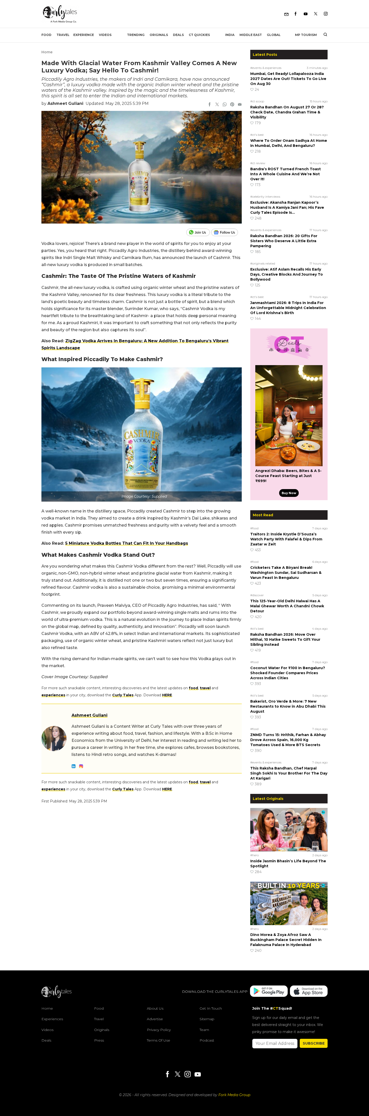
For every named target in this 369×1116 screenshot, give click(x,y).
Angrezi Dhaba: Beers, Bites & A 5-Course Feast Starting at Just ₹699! (288, 475)
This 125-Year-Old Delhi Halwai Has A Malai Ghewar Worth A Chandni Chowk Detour (287, 606)
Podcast (207, 1040)
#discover (257, 595)
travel (205, 688)
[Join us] (198, 232)
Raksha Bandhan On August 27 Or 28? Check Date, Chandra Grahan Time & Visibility (287, 112)
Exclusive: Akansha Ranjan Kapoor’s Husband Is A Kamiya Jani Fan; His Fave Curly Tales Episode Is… (287, 207)
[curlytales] (56, 997)
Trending (136, 35)
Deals (178, 35)
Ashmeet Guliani (65, 103)
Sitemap (207, 1019)
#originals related (262, 263)
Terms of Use (158, 1040)
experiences (53, 695)
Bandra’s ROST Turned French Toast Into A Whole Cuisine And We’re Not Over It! (285, 174)
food (193, 688)
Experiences (52, 1019)
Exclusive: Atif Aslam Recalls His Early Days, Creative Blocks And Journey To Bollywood (286, 274)
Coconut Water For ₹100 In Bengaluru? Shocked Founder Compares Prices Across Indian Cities (287, 673)
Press (99, 1040)
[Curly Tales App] (269, 991)
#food (254, 528)
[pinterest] (232, 104)
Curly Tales (123, 695)
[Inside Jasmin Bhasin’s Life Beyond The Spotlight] (289, 829)
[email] (240, 104)
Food (46, 35)
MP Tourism (306, 35)
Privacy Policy (159, 1029)
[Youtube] (306, 14)
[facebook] (210, 104)
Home (46, 52)
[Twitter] (316, 14)
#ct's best (257, 135)
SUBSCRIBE (314, 1043)
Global (274, 35)
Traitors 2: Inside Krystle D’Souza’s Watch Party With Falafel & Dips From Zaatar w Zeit (286, 539)
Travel (63, 35)
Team (204, 1029)
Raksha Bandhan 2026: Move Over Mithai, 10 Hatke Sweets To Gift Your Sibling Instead (285, 639)
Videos (105, 35)
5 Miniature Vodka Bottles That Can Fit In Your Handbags (126, 543)
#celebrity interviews (265, 196)
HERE (167, 695)
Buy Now (289, 493)
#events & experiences (265, 68)
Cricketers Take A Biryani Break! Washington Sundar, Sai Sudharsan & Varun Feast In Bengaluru (286, 572)
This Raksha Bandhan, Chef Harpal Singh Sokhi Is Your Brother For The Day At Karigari (288, 773)
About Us (155, 1008)
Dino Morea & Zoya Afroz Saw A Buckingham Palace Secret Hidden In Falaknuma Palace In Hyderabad (286, 939)
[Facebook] (295, 14)
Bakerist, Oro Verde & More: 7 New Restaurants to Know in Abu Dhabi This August (288, 706)
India (229, 35)
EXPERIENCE (83, 35)
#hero (254, 855)
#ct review (257, 163)
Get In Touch (211, 1008)
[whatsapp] (225, 104)
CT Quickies (199, 35)
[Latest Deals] (289, 359)
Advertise (155, 1019)
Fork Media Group (234, 1095)
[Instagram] (326, 14)
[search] (323, 35)
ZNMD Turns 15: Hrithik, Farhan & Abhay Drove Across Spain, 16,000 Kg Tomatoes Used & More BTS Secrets (288, 740)
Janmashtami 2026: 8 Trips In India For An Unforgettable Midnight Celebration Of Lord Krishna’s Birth (288, 308)
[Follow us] (226, 232)
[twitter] (217, 104)
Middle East (250, 35)
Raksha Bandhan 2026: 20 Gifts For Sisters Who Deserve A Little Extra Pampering (283, 241)
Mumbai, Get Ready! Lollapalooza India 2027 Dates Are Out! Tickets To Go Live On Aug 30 (288, 78)
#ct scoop (257, 101)
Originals (159, 35)
